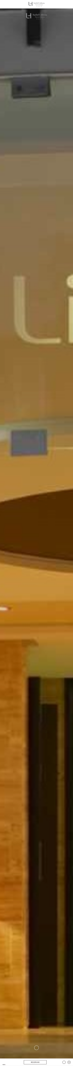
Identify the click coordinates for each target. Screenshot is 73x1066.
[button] (4, 1062)
